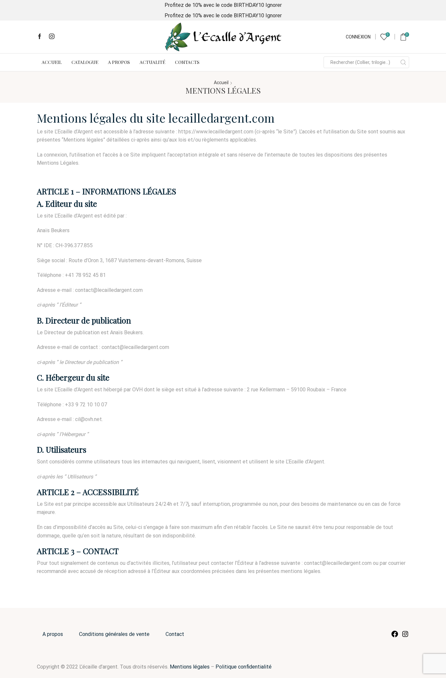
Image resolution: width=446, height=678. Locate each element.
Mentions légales (190, 667)
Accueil (52, 62)
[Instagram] (52, 37)
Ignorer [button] (273, 5)
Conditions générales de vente (114, 634)
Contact (175, 634)
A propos (119, 62)
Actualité (152, 62)
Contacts (187, 62)
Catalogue (85, 62)
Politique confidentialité (243, 667)
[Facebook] (39, 37)
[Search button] (403, 62)
